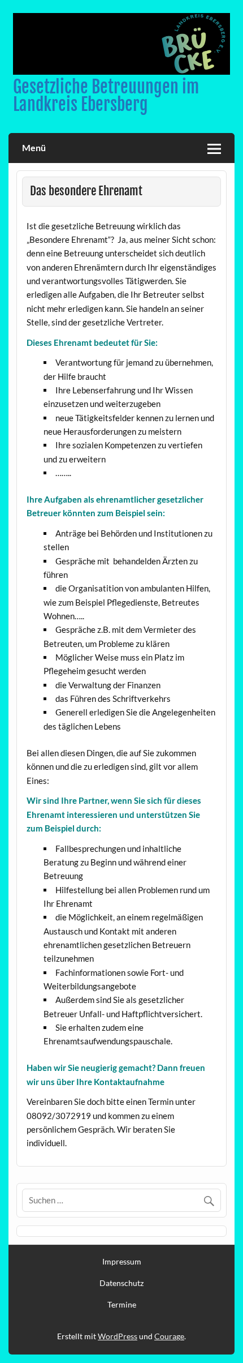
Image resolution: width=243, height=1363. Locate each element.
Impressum (121, 1262)
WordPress (117, 1336)
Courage (169, 1336)
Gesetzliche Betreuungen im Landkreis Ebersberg (106, 95)
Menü (34, 147)
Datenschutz (121, 1283)
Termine (121, 1305)
